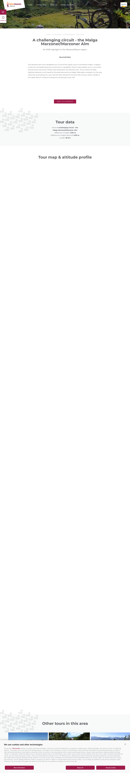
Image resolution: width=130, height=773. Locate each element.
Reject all (80, 767)
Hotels (30, 5)
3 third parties (16, 748)
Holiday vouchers (67, 5)
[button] (125, 744)
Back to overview (65, 101)
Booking (53, 5)
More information (19, 767)
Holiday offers (41, 5)
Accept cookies (111, 767)
